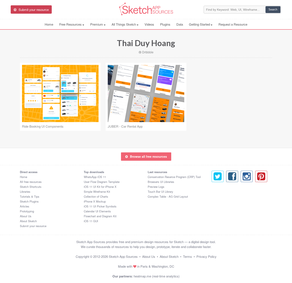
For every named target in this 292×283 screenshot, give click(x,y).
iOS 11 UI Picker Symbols (100, 206)
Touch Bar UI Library (160, 192)
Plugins (165, 24)
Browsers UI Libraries (161, 182)
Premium (97, 24)
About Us (25, 216)
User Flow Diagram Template (101, 182)
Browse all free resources (148, 156)
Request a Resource (232, 24)
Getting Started (200, 24)
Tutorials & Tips (29, 196)
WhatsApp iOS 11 (95, 177)
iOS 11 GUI (91, 221)
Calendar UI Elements (97, 211)
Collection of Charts (96, 196)
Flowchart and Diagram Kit (100, 216)
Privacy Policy (206, 256)
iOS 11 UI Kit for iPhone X (100, 187)
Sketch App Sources (123, 256)
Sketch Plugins (29, 201)
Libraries (25, 192)
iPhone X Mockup (95, 201)
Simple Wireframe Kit (97, 192)
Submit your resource (33, 226)
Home (49, 24)
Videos (149, 24)
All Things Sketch (124, 24)
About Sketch (28, 221)
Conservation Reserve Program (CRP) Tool (174, 177)
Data (179, 24)
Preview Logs (156, 187)
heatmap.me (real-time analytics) (157, 276)
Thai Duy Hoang (146, 43)
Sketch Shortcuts (30, 187)
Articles (24, 206)
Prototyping (27, 211)
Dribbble (147, 52)
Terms (187, 256)
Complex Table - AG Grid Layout (168, 196)
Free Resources (71, 24)
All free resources (31, 182)
